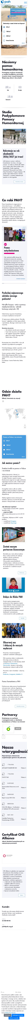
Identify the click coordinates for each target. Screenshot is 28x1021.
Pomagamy (13, 521)
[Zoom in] (25, 425)
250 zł (8, 36)
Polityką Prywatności (10, 1012)
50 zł (7, 27)
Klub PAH (22, 618)
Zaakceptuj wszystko (18, 1015)
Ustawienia (7, 1015)
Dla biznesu (22, 572)
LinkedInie (18, 674)
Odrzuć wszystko (14, 1018)
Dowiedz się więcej (19, 181)
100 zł (8, 31)
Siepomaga (13, 523)
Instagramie (12, 674)
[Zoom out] (25, 427)
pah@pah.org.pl (7, 926)
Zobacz (21, 895)
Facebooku (6, 674)
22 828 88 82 (6, 920)
